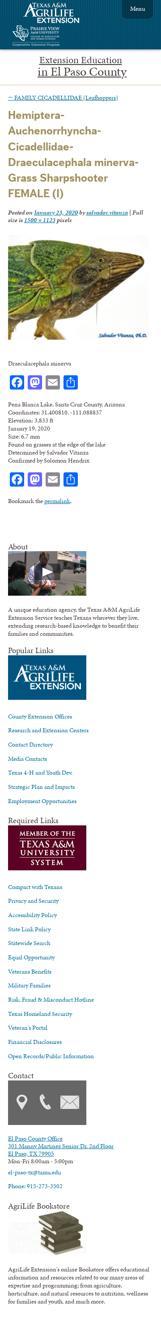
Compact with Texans (35, 886)
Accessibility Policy (32, 914)
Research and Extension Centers (48, 730)
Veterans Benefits (29, 971)
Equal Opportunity (31, 957)
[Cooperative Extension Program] (60, 36)
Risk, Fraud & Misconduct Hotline (51, 999)
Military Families (29, 985)
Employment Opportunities (42, 800)
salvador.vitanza (107, 212)
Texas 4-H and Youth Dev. (40, 772)
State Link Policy (29, 929)
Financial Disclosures (35, 1041)
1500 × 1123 (39, 219)
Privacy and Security (33, 900)
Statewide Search (29, 942)
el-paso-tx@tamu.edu (34, 1172)
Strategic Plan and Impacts (41, 786)
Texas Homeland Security (40, 1013)
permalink (57, 500)
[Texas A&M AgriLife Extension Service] (57, 14)
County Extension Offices (40, 716)
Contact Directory (30, 744)
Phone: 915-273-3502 (35, 1186)
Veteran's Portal (27, 1027)
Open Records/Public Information (51, 1056)
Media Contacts (27, 758)
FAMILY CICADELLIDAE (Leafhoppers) (63, 97)
